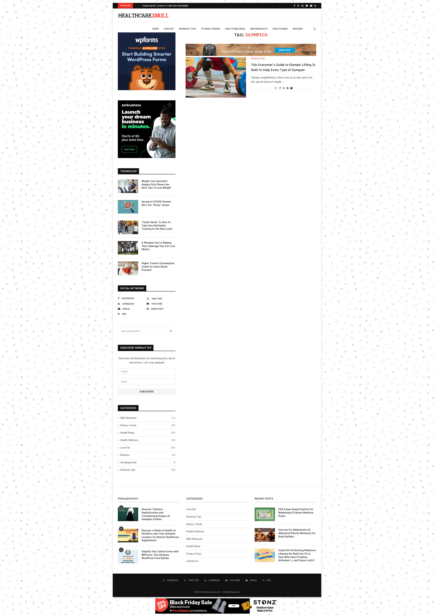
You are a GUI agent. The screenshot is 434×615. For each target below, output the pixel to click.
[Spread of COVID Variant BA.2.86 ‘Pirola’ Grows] (128, 207)
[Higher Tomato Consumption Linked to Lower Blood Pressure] (128, 268)
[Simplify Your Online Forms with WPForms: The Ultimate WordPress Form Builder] (128, 556)
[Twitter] (298, 5)
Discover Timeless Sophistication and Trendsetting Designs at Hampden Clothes (156, 514)
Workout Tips (187, 28)
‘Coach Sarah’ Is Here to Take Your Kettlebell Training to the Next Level (157, 226)
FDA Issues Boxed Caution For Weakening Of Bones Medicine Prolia (295, 513)
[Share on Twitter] (283, 88)
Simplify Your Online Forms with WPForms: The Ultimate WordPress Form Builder (160, 555)
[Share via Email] (291, 88)
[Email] (311, 5)
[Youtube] (307, 5)
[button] (135, 5)
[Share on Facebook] (280, 88)
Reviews (298, 28)
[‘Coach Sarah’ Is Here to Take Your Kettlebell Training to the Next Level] (128, 227)
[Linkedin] (302, 5)
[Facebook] (294, 5)
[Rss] (315, 5)
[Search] (314, 29)
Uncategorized (147, 462)
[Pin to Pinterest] (288, 88)
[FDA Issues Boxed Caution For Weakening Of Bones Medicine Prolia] (265, 514)
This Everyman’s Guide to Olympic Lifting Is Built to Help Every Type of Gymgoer (283, 67)
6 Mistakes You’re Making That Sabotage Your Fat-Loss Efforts (158, 246)
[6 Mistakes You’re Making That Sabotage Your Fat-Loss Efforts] (128, 248)
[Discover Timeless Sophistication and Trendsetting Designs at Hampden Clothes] (128, 514)
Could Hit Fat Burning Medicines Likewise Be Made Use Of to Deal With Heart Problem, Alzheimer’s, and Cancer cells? (297, 555)
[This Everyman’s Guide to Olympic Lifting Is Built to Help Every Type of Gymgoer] (216, 77)
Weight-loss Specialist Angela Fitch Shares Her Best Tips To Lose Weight (156, 184)
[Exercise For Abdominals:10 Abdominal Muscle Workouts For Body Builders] (265, 535)
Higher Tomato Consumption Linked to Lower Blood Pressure (158, 267)
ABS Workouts (259, 28)
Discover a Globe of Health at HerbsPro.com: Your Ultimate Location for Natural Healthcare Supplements (160, 535)
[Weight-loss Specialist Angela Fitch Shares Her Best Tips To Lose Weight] (128, 186)
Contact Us (192, 560)
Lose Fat (169, 28)
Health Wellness (235, 28)
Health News (280, 28)
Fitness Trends (210, 28)
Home (155, 28)
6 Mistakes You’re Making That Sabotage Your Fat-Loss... (171, 5)
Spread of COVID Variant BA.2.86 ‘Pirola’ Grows (156, 203)
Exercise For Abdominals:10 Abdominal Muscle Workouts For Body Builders (296, 533)
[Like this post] (276, 88)
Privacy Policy (193, 553)
